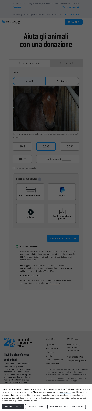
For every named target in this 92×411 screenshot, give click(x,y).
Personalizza (36, 406)
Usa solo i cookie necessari (66, 406)
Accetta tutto (13, 406)
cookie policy (65, 392)
